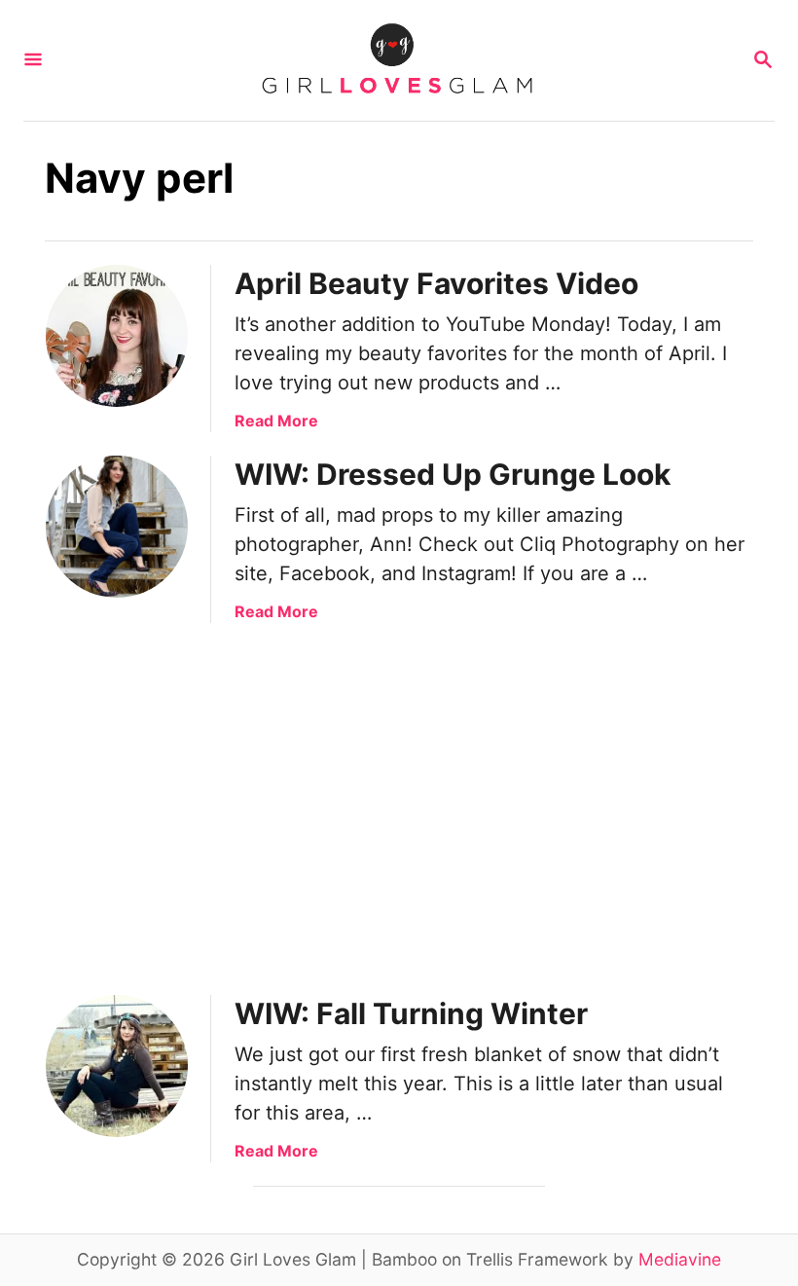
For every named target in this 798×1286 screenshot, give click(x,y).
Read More (276, 420)
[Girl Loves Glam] (397, 60)
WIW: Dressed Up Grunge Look (453, 474)
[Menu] (33, 61)
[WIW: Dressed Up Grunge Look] (117, 527)
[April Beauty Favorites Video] (117, 336)
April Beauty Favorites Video (436, 283)
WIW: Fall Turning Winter (411, 1013)
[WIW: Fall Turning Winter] (117, 1066)
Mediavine (679, 1259)
